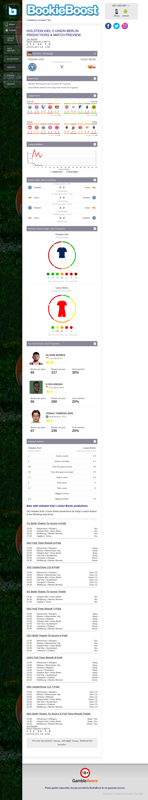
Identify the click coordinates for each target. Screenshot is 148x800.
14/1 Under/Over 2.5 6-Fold (43, 567)
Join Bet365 (32, 39)
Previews (11, 67)
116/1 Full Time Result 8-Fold (44, 657)
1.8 (41, 46)
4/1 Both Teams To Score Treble (46, 591)
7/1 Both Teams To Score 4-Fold (46, 523)
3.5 (28, 46)
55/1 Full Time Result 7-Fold (44, 608)
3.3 (31, 46)
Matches (57, 741)
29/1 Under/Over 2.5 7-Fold (43, 686)
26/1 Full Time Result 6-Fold (44, 543)
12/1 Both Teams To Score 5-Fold (47, 635)
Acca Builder (10, 49)
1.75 (47, 46)
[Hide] (95, 78)
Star (95, 53)
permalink (62, 744)
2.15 (35, 46)
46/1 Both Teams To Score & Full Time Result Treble (59, 713)
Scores (10, 75)
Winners (11, 84)
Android (12, 30)
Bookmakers (13, 59)
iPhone (12, 24)
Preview (75, 741)
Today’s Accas (10, 39)
